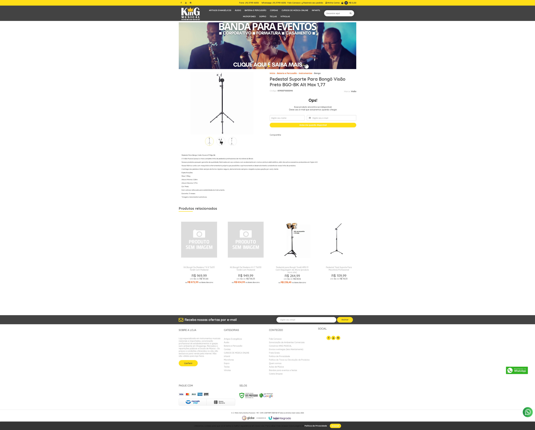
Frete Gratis (274, 353)
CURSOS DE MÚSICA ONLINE (236, 353)
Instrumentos (305, 73)
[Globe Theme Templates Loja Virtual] (254, 418)
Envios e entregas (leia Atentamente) (286, 349)
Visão (353, 91)
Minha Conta (333, 3)
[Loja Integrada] (280, 418)
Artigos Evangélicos (233, 339)
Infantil (227, 356)
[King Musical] (190, 13)
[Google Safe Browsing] (266, 395)
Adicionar (209, 303)
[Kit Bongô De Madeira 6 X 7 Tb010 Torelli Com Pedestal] (245, 261)
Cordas (227, 349)
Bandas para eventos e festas (283, 370)
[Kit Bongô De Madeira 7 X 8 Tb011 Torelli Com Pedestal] (199, 261)
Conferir (188, 363)
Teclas (227, 367)
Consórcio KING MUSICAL (280, 346)
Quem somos (275, 363)
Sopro (226, 363)
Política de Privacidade (279, 356)
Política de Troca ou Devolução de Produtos (289, 360)
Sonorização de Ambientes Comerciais (287, 342)
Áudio (226, 342)
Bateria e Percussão (287, 73)
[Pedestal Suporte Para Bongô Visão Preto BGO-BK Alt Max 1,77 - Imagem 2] (221, 141)
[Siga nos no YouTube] (333, 338)
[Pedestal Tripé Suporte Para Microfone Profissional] (338, 261)
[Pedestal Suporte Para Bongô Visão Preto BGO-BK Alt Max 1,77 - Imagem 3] (232, 141)
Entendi (335, 426)
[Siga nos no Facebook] (181, 3)
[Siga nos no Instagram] (191, 3)
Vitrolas (227, 370)
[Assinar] (345, 320)
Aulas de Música (276, 367)
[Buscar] (350, 13)
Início (272, 73)
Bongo (317, 73)
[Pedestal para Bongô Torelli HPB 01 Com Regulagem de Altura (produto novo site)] (292, 261)
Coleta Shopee (276, 374)
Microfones (229, 360)
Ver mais (199, 296)
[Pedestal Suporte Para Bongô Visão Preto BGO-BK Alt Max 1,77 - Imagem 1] (209, 141)
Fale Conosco (294, 3)
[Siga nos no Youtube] (186, 3)
